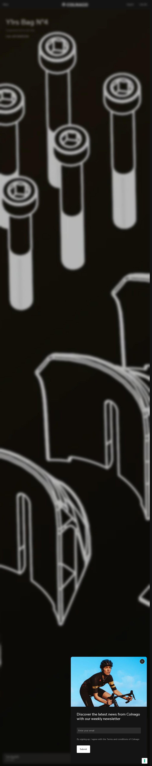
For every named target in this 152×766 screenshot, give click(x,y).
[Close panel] (142, 661)
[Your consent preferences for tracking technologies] (144, 761)
